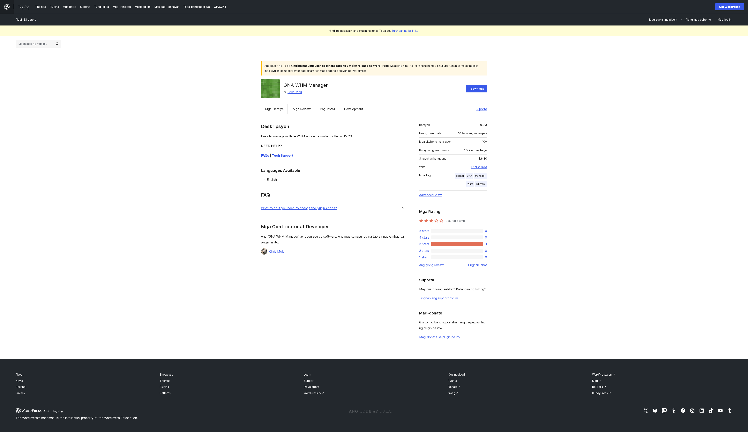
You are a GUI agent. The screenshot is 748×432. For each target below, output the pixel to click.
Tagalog (58, 411)
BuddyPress (601, 393)
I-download (476, 88)
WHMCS (480, 183)
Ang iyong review (431, 265)
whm (470, 183)
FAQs (265, 155)
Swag (453, 393)
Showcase (166, 374)
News (19, 380)
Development (353, 109)
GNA (469, 175)
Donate (454, 386)
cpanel (460, 175)
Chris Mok (295, 92)
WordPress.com (604, 374)
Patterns (165, 393)
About (19, 374)
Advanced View (430, 195)
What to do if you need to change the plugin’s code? (299, 208)
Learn (307, 374)
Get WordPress (729, 6)
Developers (311, 386)
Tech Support (282, 155)
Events (452, 380)
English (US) (479, 167)
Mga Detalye (274, 109)
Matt (596, 380)
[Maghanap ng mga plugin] (57, 44)
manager (480, 175)
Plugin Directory (26, 19)
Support (309, 380)
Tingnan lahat (477, 265)
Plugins (164, 386)
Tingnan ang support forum (438, 298)
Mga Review (302, 109)
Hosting (21, 386)
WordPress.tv (314, 393)
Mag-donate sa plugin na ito (439, 337)
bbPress (599, 386)
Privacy (20, 393)
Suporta (481, 109)
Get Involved (456, 374)
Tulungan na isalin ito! (405, 30)
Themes (165, 380)
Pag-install (327, 109)
